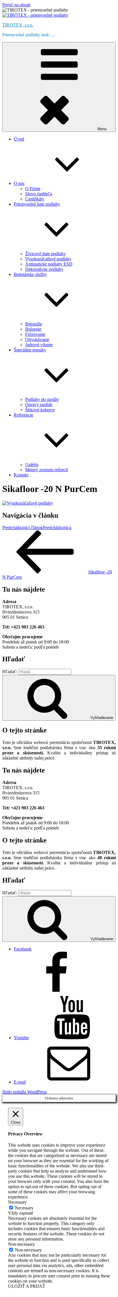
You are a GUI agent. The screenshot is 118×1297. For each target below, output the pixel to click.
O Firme (32, 188)
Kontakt (21, 474)
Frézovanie (35, 334)
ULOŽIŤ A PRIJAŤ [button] (26, 1286)
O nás (19, 183)
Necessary (24, 1207)
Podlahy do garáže (42, 399)
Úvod (19, 139)
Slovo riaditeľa (38, 193)
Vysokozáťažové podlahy (48, 258)
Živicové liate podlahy (45, 253)
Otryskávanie (37, 339)
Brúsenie (33, 329)
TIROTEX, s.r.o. (17, 24)
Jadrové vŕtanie (39, 344)
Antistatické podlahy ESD (48, 264)
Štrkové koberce (40, 409)
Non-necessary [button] (21, 1244)
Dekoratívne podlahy (44, 269)
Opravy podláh (38, 404)
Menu (102, 129)
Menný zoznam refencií (46, 469)
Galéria (31, 464)
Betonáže (33, 323)
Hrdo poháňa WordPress (24, 1091)
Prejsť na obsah (16, 4)
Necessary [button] (17, 1202)
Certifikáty (34, 198)
